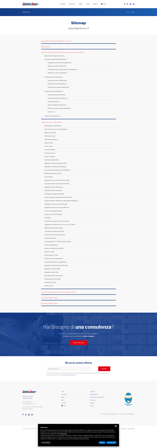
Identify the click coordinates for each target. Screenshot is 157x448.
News (80, 4)
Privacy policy (131, 428)
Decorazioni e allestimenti (97, 397)
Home (128, 12)
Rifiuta (102, 442)
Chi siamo (62, 4)
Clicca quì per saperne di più (68, 375)
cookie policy (63, 433)
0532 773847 (28, 401)
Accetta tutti (111, 442)
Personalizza (46, 442)
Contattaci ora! (78, 342)
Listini (87, 4)
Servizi (92, 405)
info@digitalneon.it (31, 403)
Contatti (95, 4)
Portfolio (71, 4)
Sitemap (123, 428)
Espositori (93, 400)
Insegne (92, 403)
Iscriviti (104, 368)
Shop (104, 4)
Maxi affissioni (94, 394)
